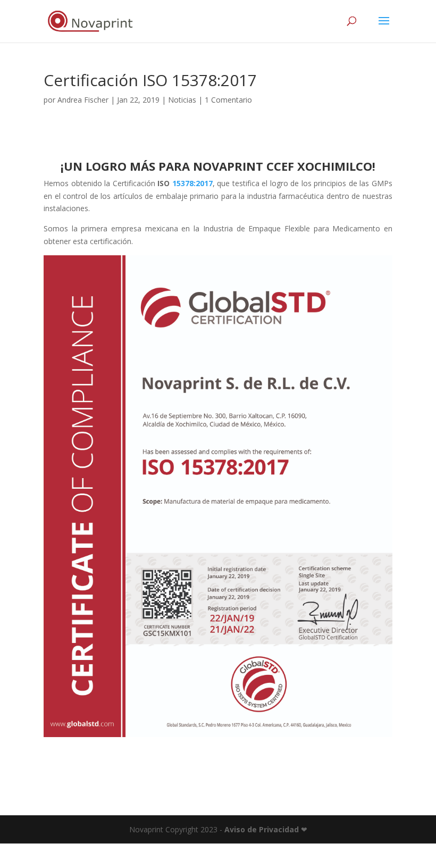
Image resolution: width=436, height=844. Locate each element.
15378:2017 (192, 183)
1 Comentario (228, 100)
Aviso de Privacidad (261, 829)
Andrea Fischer (82, 100)
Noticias (182, 100)
